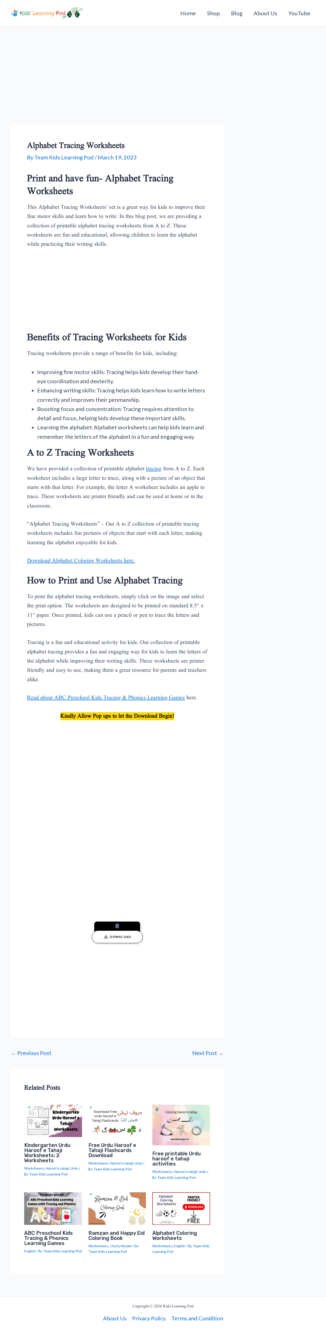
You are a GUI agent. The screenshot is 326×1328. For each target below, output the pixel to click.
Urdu (74, 1168)
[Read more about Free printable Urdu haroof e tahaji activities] (181, 1124)
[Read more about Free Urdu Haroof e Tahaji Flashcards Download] (117, 1120)
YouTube (299, 13)
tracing (153, 469)
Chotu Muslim (121, 1246)
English (30, 1251)
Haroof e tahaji (57, 1168)
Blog (236, 13)
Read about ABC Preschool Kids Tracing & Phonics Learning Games (106, 698)
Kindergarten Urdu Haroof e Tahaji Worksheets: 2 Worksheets (47, 1152)
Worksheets (34, 1168)
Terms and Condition (197, 1318)
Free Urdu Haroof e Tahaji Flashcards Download (112, 1150)
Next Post (208, 1053)
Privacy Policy (149, 1318)
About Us (265, 13)
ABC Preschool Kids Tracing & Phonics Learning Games (48, 1238)
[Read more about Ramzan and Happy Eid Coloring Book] (117, 1207)
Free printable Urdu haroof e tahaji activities (176, 1159)
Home (188, 13)
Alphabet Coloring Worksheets (174, 1235)
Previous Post (31, 1053)
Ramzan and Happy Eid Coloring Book (116, 1235)
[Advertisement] (117, 86)
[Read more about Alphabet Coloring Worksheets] (181, 1207)
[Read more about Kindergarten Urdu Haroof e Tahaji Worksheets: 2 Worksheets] (53, 1120)
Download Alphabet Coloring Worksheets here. (81, 561)
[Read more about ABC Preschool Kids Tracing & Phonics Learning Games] (53, 1207)
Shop (213, 13)
